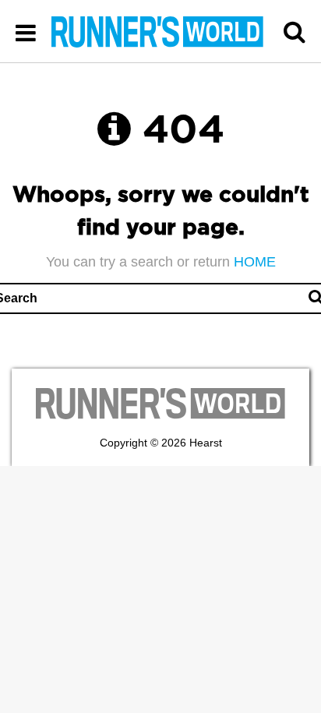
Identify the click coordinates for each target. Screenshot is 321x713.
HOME (255, 262)
